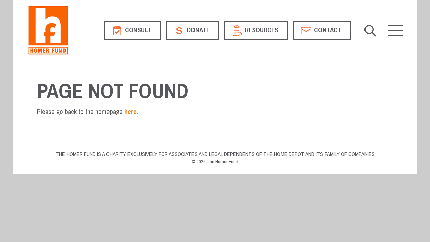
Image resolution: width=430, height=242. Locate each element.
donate (198, 30)
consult (138, 30)
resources (261, 30)
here (130, 112)
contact (327, 30)
